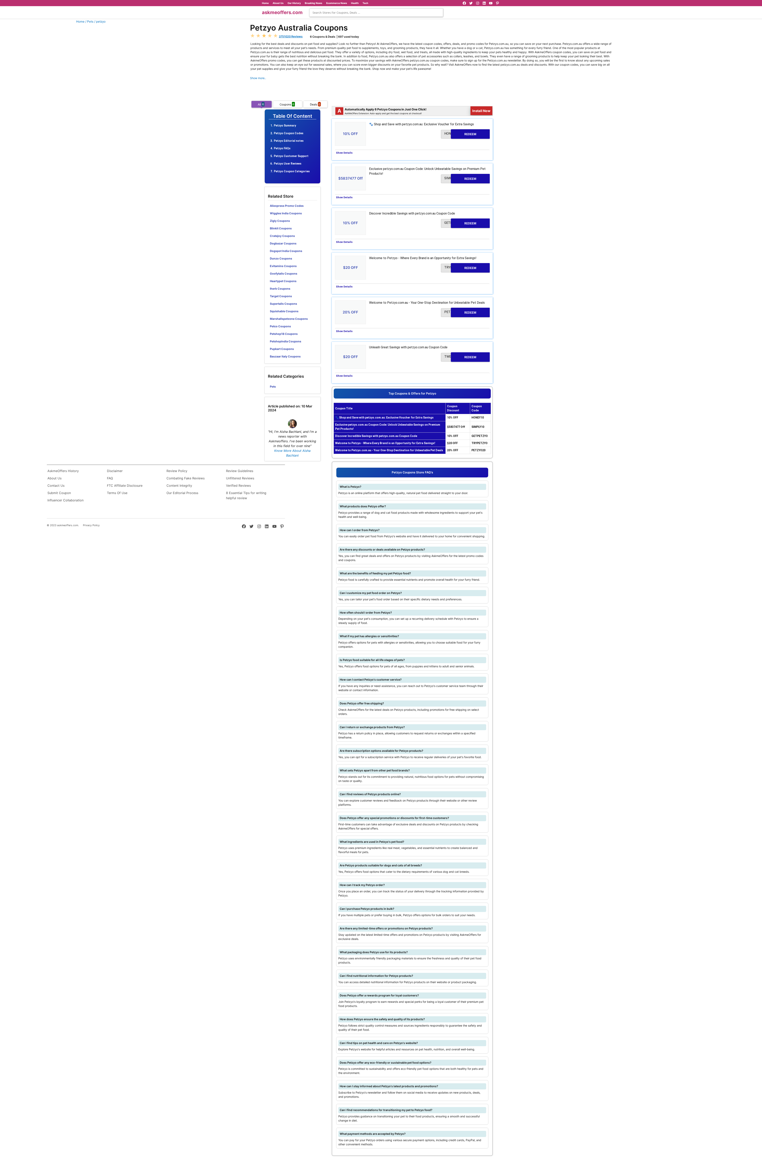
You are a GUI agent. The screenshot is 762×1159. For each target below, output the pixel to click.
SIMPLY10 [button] (460, 178)
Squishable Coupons (284, 311)
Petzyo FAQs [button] (282, 148)
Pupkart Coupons (282, 349)
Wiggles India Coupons (286, 213)
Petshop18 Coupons (284, 333)
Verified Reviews (238, 486)
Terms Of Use (117, 493)
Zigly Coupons (280, 220)
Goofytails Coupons (283, 273)
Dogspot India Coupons (286, 251)
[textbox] (376, 13)
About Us (278, 3)
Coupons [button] (287, 104)
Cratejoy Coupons (282, 236)
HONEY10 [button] (460, 134)
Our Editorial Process (182, 493)
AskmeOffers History (63, 471)
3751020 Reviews (291, 36)
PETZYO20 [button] (460, 312)
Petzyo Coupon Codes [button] (288, 133)
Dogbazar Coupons (283, 243)
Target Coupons (281, 296)
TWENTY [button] (460, 357)
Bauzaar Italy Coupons (285, 356)
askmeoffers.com (282, 12)
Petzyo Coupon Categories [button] (292, 171)
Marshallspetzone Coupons (289, 318)
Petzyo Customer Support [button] (291, 156)
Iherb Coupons (280, 288)
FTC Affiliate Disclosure (124, 486)
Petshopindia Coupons (285, 341)
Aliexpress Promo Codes (287, 205)
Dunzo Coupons (281, 258)
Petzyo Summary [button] (285, 125)
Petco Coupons (280, 326)
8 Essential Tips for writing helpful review (246, 495)
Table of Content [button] (292, 116)
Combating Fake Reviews (185, 478)
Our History (294, 3)
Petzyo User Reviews (287, 163)
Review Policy (176, 471)
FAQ (110, 478)
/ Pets (89, 21)
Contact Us (55, 486)
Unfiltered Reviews (240, 478)
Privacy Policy (91, 525)
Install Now (481, 111)
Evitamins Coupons (283, 266)
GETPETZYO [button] (460, 223)
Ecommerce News (336, 3)
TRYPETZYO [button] (460, 267)
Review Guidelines (239, 471)
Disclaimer (115, 471)
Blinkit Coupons (281, 228)
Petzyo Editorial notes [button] (289, 140)
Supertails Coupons (283, 303)
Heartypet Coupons (283, 281)
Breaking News (313, 3)
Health (355, 3)
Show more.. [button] (258, 78)
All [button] (261, 104)
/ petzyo (100, 21)
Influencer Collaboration (65, 500)
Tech (365, 3)
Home (265, 3)
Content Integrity (179, 486)
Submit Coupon (59, 493)
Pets (273, 386)
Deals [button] (315, 104)
